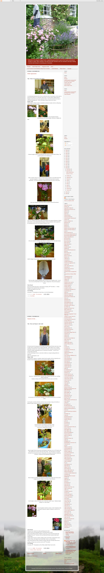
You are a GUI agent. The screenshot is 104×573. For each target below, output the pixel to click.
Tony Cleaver (66, 499)
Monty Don (68, 536)
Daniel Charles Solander (69, 296)
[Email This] (44, 294)
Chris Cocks (66, 270)
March (68, 186)
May (67, 183)
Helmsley (66, 336)
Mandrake (66, 385)
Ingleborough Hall (67, 342)
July (67, 180)
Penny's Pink (66, 428)
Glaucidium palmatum (68, 322)
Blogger (70, 568)
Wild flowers (66, 523)
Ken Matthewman (67, 369)
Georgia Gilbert (67, 320)
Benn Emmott (67, 241)
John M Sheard (67, 359)
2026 (67, 150)
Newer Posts (30, 553)
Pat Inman (66, 423)
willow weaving (67, 524)
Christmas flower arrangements (70, 271)
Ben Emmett (66, 238)
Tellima (65, 489)
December (69, 169)
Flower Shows (63, 68)
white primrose (67, 520)
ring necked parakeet (68, 452)
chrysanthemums (67, 276)
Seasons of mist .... (32, 318)
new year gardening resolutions (70, 411)
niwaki (65, 415)
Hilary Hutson (66, 339)
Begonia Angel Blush (68, 236)
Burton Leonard (67, 255)
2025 (67, 151)
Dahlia (65, 292)
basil (65, 231)
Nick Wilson (66, 413)
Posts (67, 143)
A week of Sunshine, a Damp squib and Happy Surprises (71, 543)
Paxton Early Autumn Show (69, 426)
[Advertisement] (44, 306)
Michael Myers (67, 396)
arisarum (66, 219)
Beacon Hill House (67, 232)
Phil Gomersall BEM (68, 432)
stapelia (65, 478)
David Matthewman (68, 302)
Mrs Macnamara (67, 405)
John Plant (66, 361)
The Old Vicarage (67, 494)
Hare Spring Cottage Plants (69, 332)
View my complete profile (69, 200)
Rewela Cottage (67, 451)
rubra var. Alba (67, 461)
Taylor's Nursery (67, 488)
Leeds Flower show (68, 378)
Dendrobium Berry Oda (68, 305)
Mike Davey (66, 398)
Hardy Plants (66, 330)
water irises (66, 517)
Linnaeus (66, 381)
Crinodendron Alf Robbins (69, 289)
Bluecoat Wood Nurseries (69, 249)
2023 (67, 155)
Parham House (67, 419)
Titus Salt (66, 498)
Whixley (65, 521)
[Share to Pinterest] (48, 294)
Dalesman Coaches (68, 293)
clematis (65, 280)
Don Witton (66, 306)
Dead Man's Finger (68, 303)
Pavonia (65, 425)
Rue (65, 462)
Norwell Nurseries (67, 416)
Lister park (66, 382)
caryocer (66, 264)
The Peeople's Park (68, 495)
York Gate (66, 527)
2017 (67, 164)
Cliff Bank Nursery (67, 283)
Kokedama (66, 372)
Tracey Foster (67, 501)
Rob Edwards (66, 454)
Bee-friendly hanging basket (69, 235)
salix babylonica (67, 464)
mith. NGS (66, 401)
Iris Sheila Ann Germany (69, 349)
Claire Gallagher (67, 277)
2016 (67, 166)
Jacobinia (66, 351)
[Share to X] (46, 294)
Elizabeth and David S (68, 308)
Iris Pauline (66, 348)
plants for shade (67, 435)
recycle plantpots (67, 448)
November (69, 170)
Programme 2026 (45, 66)
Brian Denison (67, 252)
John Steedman (67, 362)
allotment (66, 210)
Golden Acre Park (67, 325)
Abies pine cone (67, 205)
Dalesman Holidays (68, 295)
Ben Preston (66, 239)
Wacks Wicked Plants (68, 515)
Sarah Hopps (66, 468)
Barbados (66, 226)
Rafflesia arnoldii (67, 446)
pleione (65, 436)
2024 (67, 153)
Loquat (65, 384)
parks (65, 420)
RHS (65, 562)
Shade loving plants (68, 471)
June (68, 182)
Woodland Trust (67, 525)
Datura (65, 298)
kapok (65, 368)
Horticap (66, 340)
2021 (67, 158)
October (68, 175)
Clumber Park (67, 286)
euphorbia (66, 312)
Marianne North (67, 387)
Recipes (29, 66)
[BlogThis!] (45, 294)
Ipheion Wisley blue (68, 343)
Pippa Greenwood (67, 559)
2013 (67, 193)
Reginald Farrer (67, 449)
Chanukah (66, 267)
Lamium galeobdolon (68, 375)
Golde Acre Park (67, 323)
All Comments (68, 145)
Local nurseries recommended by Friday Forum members (38, 68)
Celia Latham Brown (68, 265)
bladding (66, 248)
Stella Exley (66, 479)
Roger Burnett (67, 457)
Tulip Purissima (67, 507)
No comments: (39, 294)
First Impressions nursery (69, 319)
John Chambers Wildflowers (69, 355)
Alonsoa (31, 549)
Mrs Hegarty (66, 404)
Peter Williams (67, 431)
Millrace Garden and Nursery (69, 399)
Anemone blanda (67, 216)
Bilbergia (66, 245)
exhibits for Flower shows (69, 316)
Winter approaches (31, 73)
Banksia (65, 225)
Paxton (65, 560)
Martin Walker (67, 392)
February (68, 188)
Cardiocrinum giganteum (69, 262)
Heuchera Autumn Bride (68, 338)
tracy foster (66, 502)
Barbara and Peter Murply (69, 229)
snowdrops (66, 474)
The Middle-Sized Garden (71, 550)
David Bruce (66, 299)
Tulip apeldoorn (67, 504)
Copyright (69, 68)
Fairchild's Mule (67, 317)
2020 (67, 159)
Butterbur (66, 257)
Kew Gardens (67, 371)
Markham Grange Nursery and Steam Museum (70, 389)
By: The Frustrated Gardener (71, 547)
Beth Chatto (66, 242)
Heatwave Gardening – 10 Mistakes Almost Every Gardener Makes (70, 552)
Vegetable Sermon (67, 514)
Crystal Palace (67, 290)
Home (52, 66)
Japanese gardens (67, 352)
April (68, 185)
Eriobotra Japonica (68, 311)
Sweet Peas (66, 485)
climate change (67, 285)
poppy (65, 439)
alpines (65, 213)
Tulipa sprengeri (67, 508)
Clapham (66, 279)
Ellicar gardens (67, 309)
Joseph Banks (67, 364)
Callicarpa (66, 258)
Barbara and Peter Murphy (69, 228)
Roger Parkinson (67, 458)
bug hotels (66, 254)
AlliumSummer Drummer (69, 209)
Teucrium (66, 492)
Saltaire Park (66, 467)
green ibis (66, 326)
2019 (67, 161)
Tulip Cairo (66, 505)
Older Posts (59, 553)
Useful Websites (55, 68)
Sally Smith (39, 549)
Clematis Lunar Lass (68, 282)
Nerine (35, 549)
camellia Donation (67, 261)
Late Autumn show (67, 377)
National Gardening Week (69, 408)
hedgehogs (66, 333)
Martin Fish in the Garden (69, 563)
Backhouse (66, 222)
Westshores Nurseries (68, 518)
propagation (66, 441)
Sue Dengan (66, 482)
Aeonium (66, 206)
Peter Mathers (67, 429)
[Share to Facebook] (47, 294)
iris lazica (66, 346)
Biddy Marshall (67, 244)
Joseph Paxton (67, 365)
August (68, 178)
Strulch (65, 481)
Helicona (66, 335)
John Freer (66, 356)
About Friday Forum (36, 66)
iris (64, 345)
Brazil (65, 251)
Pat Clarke (66, 422)
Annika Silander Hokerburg (69, 218)
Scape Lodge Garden (68, 470)
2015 (67, 167)
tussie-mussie (67, 511)
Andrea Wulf (66, 215)
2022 (67, 156)
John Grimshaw (67, 358)
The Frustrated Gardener (71, 546)
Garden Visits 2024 (68, 82)
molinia (65, 402)
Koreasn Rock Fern (68, 374)
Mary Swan (66, 393)
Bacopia (65, 223)
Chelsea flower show (68, 268)
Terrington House (67, 491)
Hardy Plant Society (68, 329)
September (69, 177)
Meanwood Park (67, 395)
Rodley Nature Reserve (68, 455)
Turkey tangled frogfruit (68, 510)
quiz (65, 445)
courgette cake (67, 287)
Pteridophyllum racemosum (69, 442)
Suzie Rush (66, 484)
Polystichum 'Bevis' (68, 438)
